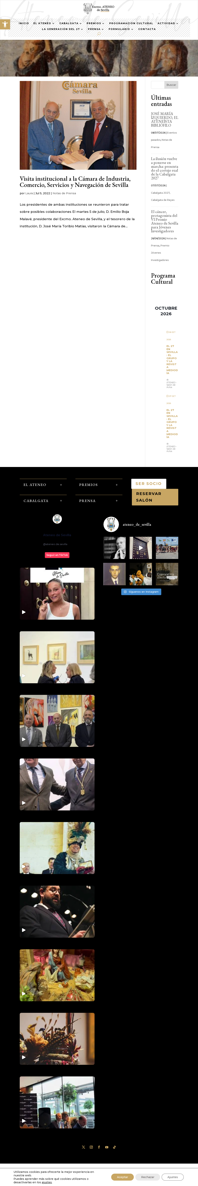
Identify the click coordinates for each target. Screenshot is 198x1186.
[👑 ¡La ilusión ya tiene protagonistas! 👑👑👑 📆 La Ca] (141, 574)
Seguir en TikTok (57, 555)
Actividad (166, 23)
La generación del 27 (61, 29)
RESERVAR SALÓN (148, 497)
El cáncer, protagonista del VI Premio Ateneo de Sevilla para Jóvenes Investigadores (164, 221)
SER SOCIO (149, 483)
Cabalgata (69, 23)
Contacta (147, 29)
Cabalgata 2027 (160, 192)
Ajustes (172, 1177)
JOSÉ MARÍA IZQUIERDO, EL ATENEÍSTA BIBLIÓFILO (164, 119)
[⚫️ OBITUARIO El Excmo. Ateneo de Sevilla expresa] (114, 548)
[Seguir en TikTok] (114, 1147)
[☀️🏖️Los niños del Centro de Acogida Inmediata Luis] (167, 548)
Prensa (94, 29)
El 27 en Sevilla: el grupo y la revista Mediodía (172, 359)
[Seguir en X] (83, 1147)
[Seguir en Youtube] (107, 1147)
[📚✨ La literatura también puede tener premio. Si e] (141, 548)
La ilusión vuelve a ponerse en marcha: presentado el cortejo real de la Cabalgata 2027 (164, 168)
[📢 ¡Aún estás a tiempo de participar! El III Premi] (167, 574)
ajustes (47, 1182)
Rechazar (147, 1177)
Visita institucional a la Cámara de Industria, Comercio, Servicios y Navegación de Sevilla (75, 182)
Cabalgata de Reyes (162, 200)
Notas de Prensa (64, 193)
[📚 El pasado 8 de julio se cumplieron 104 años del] (114, 574)
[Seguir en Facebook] (99, 1147)
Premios (94, 23)
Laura (29, 193)
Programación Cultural (131, 23)
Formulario (119, 29)
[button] (5, 24)
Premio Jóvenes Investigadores (160, 253)
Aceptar (122, 1177)
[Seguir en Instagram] (91, 1147)
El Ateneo (42, 23)
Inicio (24, 23)
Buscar (171, 85)
